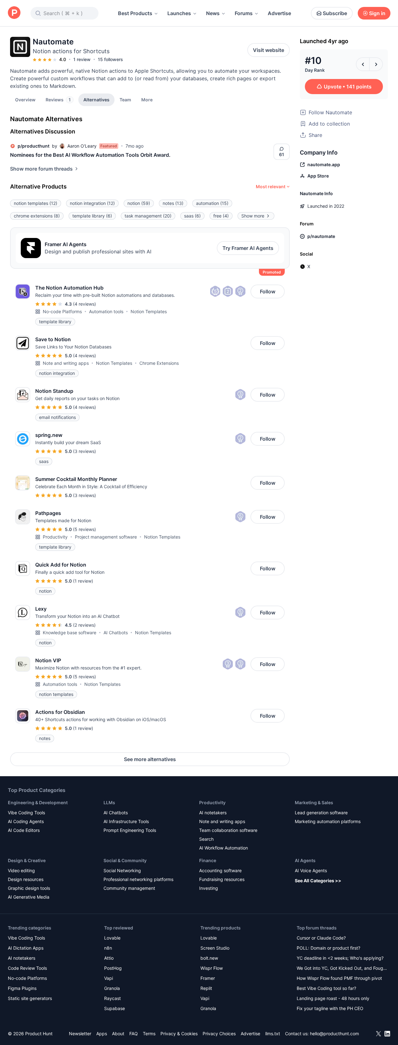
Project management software (106, 536)
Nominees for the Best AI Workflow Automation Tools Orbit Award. (90, 155)
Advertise (279, 13)
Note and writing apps (66, 363)
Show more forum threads (41, 169)
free (221, 215)
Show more (252, 215)
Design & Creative (27, 860)
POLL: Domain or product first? (328, 948)
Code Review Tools (27, 968)
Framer (207, 978)
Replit (206, 988)
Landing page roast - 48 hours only (333, 998)
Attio (109, 958)
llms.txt (272, 1033)
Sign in (377, 13)
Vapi (108, 978)
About (118, 1033)
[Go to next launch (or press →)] (376, 64)
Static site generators (30, 998)
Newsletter (80, 1033)
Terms (149, 1033)
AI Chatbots (116, 632)
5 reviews (84, 529)
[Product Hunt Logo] (14, 13)
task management (148, 215)
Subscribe (335, 13)
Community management (129, 888)
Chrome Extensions (159, 363)
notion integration (92, 203)
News (213, 13)
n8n (108, 948)
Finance (207, 860)
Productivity (55, 536)
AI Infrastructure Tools (126, 821)
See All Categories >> (318, 880)
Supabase (114, 1008)
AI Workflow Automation (223, 847)
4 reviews (84, 304)
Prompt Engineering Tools (130, 830)
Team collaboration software (228, 830)
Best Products (135, 13)
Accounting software (220, 870)
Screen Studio (214, 948)
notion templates (35, 203)
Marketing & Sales (314, 802)
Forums (244, 13)
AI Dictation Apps (25, 948)
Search (206, 839)
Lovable (112, 937)
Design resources (25, 879)
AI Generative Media (28, 897)
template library (92, 215)
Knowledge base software (69, 632)
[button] (147, 99)
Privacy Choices (219, 1033)
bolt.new (209, 958)
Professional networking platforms (138, 879)
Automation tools (106, 311)
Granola (112, 988)
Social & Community (125, 860)
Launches (179, 13)
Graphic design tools (29, 888)
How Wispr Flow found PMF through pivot (339, 978)
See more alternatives (150, 759)
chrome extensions (37, 215)
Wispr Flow (211, 968)
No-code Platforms (62, 311)
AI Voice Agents (311, 870)
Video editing (21, 870)
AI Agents (305, 860)
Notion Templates (149, 311)
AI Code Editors (24, 830)
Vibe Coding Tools (26, 812)
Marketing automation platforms (328, 821)
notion (138, 203)
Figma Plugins (22, 988)
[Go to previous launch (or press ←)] (362, 64)
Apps (101, 1033)
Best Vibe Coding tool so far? (326, 988)
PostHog (113, 968)
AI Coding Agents (26, 821)
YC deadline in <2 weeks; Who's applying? (340, 958)
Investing (208, 888)
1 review (82, 59)
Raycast (112, 998)
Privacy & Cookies (179, 1033)
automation (212, 203)
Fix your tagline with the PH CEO (330, 1008)
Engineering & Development (38, 802)
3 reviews (84, 451)
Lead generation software (321, 812)
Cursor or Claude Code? (321, 937)
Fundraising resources (221, 879)
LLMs (109, 802)
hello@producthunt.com (334, 1033)
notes (173, 203)
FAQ (133, 1033)
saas (192, 215)
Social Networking (122, 870)
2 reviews (84, 625)
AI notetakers (213, 812)
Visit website (268, 50)
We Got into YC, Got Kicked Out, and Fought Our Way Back (342, 968)
